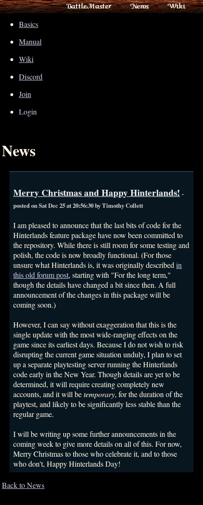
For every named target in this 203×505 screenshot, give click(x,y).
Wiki (177, 6)
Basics (28, 24)
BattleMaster (88, 6)
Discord (30, 76)
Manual (30, 41)
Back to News (23, 485)
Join (25, 94)
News (139, 6)
